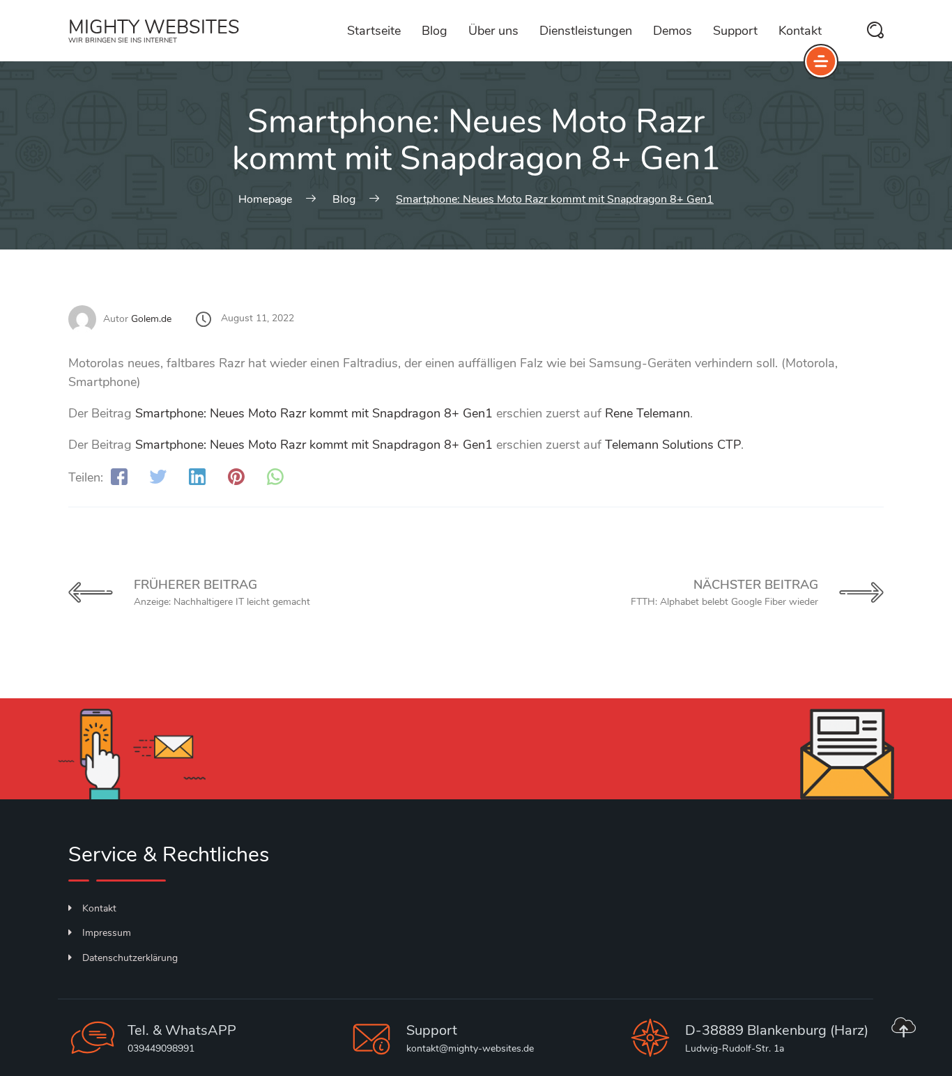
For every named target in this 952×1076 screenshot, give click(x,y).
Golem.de (151, 318)
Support (735, 30)
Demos (672, 30)
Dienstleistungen (585, 30)
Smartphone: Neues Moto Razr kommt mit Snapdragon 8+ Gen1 (314, 413)
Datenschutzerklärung (130, 957)
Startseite (374, 30)
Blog (434, 30)
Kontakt (800, 30)
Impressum (106, 932)
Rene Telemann (647, 413)
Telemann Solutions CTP (673, 444)
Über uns (493, 30)
